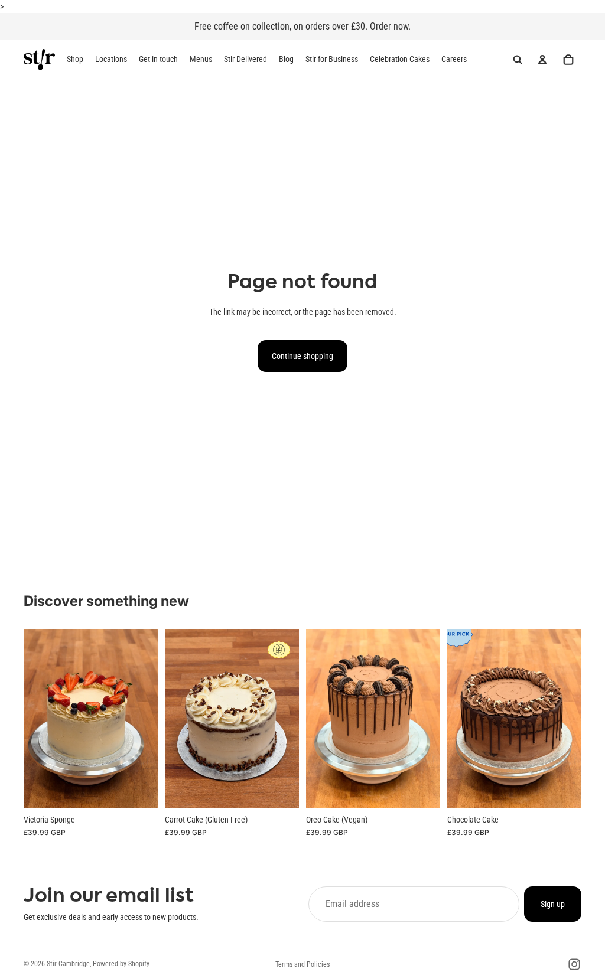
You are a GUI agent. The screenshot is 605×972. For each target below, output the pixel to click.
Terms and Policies (302, 964)
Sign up (553, 904)
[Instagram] (574, 964)
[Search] (518, 60)
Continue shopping (302, 356)
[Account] (542, 60)
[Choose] (139, 790)
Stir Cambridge (68, 964)
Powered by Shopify (121, 964)
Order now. (390, 26)
